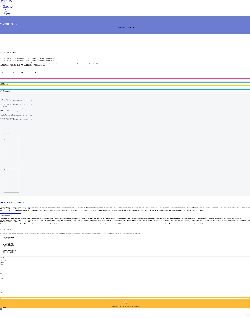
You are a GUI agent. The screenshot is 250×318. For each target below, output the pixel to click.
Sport (6, 12)
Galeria (4, 8)
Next (1, 310)
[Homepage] (8, 1)
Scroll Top (11, 0)
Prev (1, 309)
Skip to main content (4, 0)
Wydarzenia (7, 13)
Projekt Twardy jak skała (8, 6)
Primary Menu (3, 3)
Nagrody (4, 5)
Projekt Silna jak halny (7, 7)
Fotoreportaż (7, 14)
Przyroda (7, 11)
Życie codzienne (8, 10)
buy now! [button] (4, 307)
